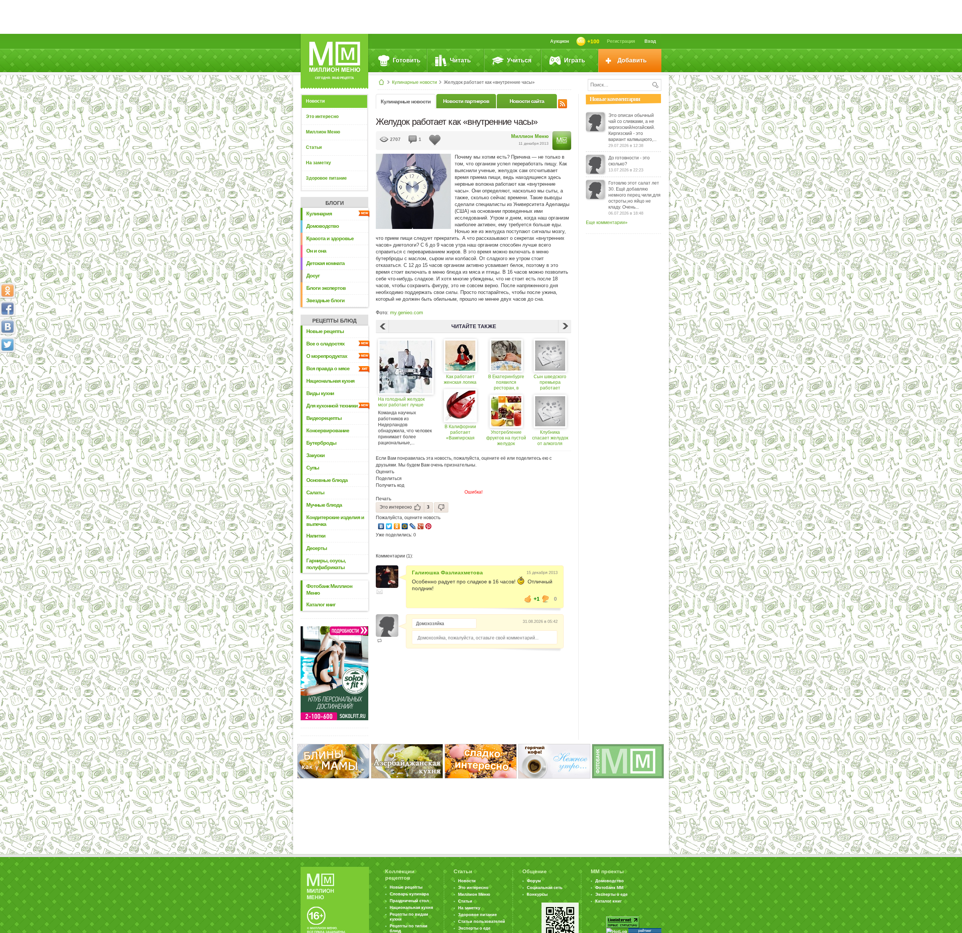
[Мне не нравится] (545, 598)
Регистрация (621, 41)
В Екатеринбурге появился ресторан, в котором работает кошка (506, 382)
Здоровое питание (326, 178)
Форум (534, 880)
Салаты (315, 492)
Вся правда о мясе (327, 368)
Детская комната (325, 263)
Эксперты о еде (474, 928)
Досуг (313, 276)
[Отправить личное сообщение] (379, 591)
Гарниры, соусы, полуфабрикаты (326, 563)
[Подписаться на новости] (562, 102)
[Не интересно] (441, 507)
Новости (315, 101)
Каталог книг (321, 604)
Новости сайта (527, 101)
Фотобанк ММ (609, 887)
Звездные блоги (325, 300)
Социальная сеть (545, 887)
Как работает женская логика (460, 379)
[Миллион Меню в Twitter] (7, 344)
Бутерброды (321, 443)
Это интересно (322, 116)
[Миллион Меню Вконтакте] (7, 326)
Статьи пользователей (481, 921)
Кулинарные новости (414, 82)
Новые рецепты (325, 331)
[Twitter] (389, 526)
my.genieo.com (406, 312)
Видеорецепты (324, 418)
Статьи (314, 147)
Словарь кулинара (409, 894)
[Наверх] (7, 377)
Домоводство (322, 226)
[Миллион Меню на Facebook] (7, 308)
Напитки (315, 536)
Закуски (315, 455)
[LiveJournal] (413, 526)
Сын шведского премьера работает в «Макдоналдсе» (550, 382)
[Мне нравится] (527, 598)
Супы (312, 468)
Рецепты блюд (334, 321)
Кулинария (319, 214)
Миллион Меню (323, 132)
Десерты (316, 548)
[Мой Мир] (405, 526)
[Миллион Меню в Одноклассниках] (7, 290)
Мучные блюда (324, 505)
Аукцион (559, 41)
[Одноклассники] (397, 526)
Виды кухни (320, 393)
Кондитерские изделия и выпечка (335, 520)
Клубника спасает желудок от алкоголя (550, 438)
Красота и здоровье (330, 238)
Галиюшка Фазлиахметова (447, 572)
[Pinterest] (429, 526)
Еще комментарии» (607, 222)
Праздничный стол (409, 900)
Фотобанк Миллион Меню (329, 589)
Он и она (316, 251)
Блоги (334, 203)
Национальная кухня (330, 381)
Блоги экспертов (326, 288)
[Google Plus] (421, 526)
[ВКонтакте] (381, 526)
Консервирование (327, 430)
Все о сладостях (325, 344)
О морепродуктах (326, 356)
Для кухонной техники (332, 406)
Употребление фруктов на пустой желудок (506, 438)
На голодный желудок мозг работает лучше (401, 402)
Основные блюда (327, 480)
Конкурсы (537, 894)
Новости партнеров (466, 101)
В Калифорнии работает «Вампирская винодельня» (460, 432)
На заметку (318, 162)
